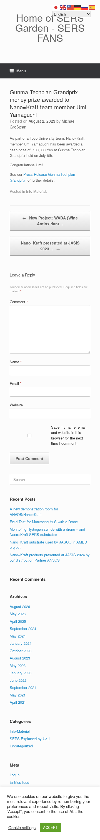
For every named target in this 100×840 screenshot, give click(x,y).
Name (16, 361)
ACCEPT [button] (50, 827)
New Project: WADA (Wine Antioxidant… (50, 220)
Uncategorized (21, 745)
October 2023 (20, 650)
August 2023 (20, 658)
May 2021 (18, 695)
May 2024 (18, 636)
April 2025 (18, 621)
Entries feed (19, 782)
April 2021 (18, 702)
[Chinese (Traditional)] (70, 6)
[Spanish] (92, 6)
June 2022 (18, 680)
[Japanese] (56, 6)
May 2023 (18, 665)
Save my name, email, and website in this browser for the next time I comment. (69, 435)
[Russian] (85, 6)
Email (15, 383)
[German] (77, 6)
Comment (19, 301)
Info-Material (36, 191)
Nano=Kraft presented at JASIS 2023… (50, 245)
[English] (63, 6)
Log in (14, 774)
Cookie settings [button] (22, 827)
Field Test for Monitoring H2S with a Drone (44, 521)
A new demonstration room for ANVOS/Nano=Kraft (34, 511)
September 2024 (23, 628)
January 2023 (20, 672)
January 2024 (20, 643)
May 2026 (18, 613)
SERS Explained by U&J (30, 738)
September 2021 (23, 687)
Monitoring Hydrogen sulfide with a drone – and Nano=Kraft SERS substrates (47, 532)
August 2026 (20, 606)
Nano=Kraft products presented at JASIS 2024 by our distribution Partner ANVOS (50, 557)
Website (16, 404)
